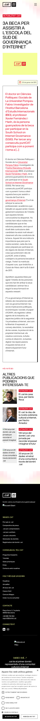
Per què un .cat (8, 522)
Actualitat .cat (12, 16)
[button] (20, 712)
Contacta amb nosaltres (11, 568)
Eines (5, 565)
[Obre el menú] (35, 4)
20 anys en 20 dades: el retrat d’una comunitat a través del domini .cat (28, 459)
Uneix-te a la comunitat (11, 598)
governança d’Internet (15, 200)
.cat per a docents (9, 535)
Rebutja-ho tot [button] (29, 717)
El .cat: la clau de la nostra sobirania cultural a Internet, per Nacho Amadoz (28, 417)
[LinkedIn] (4, 629)
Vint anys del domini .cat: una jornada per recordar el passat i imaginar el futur (28, 438)
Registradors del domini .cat (13, 542)
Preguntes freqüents (10, 555)
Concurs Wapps (8, 594)
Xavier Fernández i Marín (16, 174)
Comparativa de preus (11, 525)
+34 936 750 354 (8, 616)
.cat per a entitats (9, 532)
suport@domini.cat (9, 618)
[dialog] (20, 694)
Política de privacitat (20, 689)
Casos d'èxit (7, 591)
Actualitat (6, 584)
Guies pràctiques (9, 562)
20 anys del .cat (8, 588)
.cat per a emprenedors (11, 529)
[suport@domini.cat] (8, 629)
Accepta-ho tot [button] (11, 717)
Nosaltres (6, 581)
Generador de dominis (10, 539)
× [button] (37, 670)
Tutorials (6, 558)
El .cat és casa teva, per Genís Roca (26, 397)
